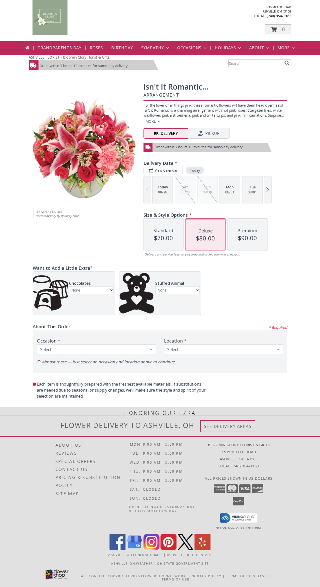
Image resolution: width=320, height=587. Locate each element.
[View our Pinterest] (168, 548)
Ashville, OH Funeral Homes (135, 554)
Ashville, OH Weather (132, 563)
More (284, 48)
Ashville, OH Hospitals (189, 554)
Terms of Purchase (246, 576)
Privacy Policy (206, 576)
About (256, 48)
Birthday (122, 48)
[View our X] (186, 548)
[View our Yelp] (202, 548)
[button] (278, 29)
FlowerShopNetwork (163, 576)
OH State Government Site (183, 563)
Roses (96, 48)
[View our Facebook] (118, 548)
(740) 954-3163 (278, 16)
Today (195, 170)
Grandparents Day (60, 48)
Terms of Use (176, 579)
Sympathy (152, 48)
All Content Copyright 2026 (110, 576)
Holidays (225, 48)
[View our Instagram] (152, 548)
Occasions (189, 48)
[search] (287, 63)
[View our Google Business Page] (134, 548)
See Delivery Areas (228, 426)
